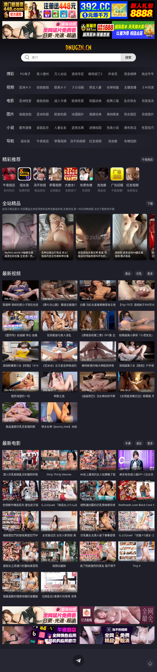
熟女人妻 (95, 87)
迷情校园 (95, 128)
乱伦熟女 (130, 101)
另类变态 (148, 101)
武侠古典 (78, 128)
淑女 (139, 443)
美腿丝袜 (95, 114)
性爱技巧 (148, 128)
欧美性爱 (78, 101)
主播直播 (130, 87)
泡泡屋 (112, 141)
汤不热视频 (77, 141)
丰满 (128, 443)
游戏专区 (78, 74)
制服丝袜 (95, 101)
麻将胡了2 (95, 74)
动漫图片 (78, 114)
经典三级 (113, 101)
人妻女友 (60, 128)
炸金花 (112, 74)
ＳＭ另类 (148, 87)
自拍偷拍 (43, 87)
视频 (10, 87)
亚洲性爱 (25, 101)
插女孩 (25, 141)
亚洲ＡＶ (25, 87)
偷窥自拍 (25, 114)
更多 (150, 273)
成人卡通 (60, 101)
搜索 (128, 57)
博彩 (10, 73)
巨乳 (139, 273)
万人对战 (60, 74)
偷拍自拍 (43, 101)
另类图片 (148, 114)
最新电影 (11, 443)
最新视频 (11, 273)
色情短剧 (130, 141)
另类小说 (113, 128)
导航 (10, 141)
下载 (150, 203)
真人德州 (43, 74)
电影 (10, 100)
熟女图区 (130, 114)
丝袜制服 (113, 87)
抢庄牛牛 (148, 74)
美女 (128, 273)
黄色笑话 (130, 128)
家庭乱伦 (43, 128)
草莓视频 (60, 141)
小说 (10, 127)
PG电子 (25, 74)
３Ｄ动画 (78, 87)
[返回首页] (150, 663)
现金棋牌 (130, 74)
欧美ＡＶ (60, 87)
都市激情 (25, 128)
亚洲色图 (43, 114)
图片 (10, 114)
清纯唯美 (113, 114)
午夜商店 (43, 141)
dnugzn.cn (78, 47)
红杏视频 (95, 141)
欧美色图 (60, 114)
